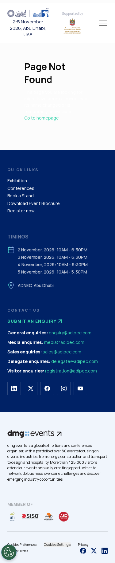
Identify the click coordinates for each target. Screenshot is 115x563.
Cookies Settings (57, 544)
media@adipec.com (64, 342)
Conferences (20, 188)
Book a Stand (20, 196)
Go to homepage (41, 118)
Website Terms (17, 551)
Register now (21, 211)
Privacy (83, 544)
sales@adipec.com (62, 352)
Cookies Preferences (21, 544)
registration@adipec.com (71, 371)
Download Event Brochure (33, 203)
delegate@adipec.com (74, 361)
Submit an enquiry (31, 321)
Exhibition (17, 180)
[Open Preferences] (9, 552)
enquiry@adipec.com (70, 333)
